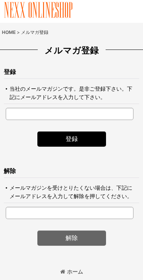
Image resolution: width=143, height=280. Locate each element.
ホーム (75, 271)
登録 (10, 71)
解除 (10, 170)
